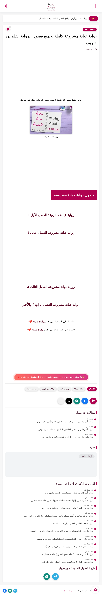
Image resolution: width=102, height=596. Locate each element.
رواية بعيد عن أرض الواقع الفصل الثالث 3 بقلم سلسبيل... (62, 18)
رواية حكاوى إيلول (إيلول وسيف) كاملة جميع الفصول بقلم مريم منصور (62, 500)
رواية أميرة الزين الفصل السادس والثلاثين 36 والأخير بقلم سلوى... (64, 422)
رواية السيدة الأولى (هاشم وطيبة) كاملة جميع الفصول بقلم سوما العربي (61, 531)
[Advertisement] (51, 78)
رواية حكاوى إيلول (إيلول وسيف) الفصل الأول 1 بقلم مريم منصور (64, 539)
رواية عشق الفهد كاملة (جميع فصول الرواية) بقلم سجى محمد (66, 508)
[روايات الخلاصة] (51, 6)
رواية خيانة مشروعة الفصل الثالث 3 (51, 287)
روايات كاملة (64, 389)
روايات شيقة (90, 29)
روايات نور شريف (48, 389)
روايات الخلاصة (67, 591)
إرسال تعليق (87, 456)
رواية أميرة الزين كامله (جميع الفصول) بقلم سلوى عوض (68, 493)
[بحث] (5, 6)
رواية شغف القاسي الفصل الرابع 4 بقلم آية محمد (71, 523)
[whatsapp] (46, 576)
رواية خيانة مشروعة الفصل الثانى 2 (51, 232)
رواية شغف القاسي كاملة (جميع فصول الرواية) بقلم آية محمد (66, 547)
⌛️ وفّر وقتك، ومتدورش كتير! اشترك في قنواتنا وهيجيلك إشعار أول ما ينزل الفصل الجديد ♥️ (51, 377)
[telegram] (55, 576)
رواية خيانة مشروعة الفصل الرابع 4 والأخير (51, 304)
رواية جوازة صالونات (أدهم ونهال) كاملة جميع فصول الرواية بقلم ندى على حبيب (58, 516)
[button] (84, 401)
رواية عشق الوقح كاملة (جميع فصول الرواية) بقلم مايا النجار (67, 562)
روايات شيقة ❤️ (37, 321)
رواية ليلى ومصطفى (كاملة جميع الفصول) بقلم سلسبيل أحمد (66, 554)
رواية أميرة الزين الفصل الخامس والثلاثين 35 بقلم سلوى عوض (65, 429)
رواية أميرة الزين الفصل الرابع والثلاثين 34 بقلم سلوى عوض (67, 437)
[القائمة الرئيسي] (97, 6)
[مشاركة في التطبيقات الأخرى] (61, 401)
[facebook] (5, 591)
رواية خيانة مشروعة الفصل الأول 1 (51, 215)
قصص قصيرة (31, 389)
